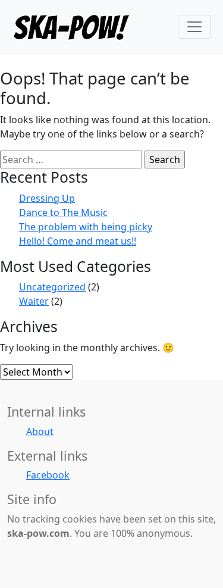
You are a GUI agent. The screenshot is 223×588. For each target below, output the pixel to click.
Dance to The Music (63, 212)
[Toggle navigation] (194, 27)
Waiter (34, 301)
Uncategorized (52, 286)
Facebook (48, 474)
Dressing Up (47, 198)
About (40, 431)
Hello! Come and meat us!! (77, 241)
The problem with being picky (85, 226)
